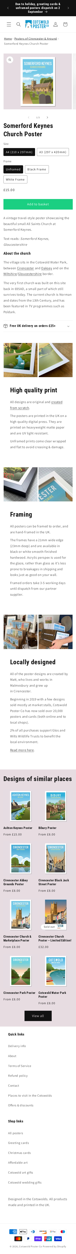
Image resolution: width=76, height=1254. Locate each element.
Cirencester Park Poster (19, 993)
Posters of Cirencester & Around (35, 38)
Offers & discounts (20, 1105)
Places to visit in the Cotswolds (30, 1095)
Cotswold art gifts (20, 1172)
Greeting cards (18, 1143)
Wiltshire (10, 274)
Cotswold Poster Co (30, 1246)
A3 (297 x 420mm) (52, 152)
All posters (15, 1133)
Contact (13, 1085)
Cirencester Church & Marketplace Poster (17, 938)
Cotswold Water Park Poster (52, 995)
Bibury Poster (48, 828)
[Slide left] (28, 117)
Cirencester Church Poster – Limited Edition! (55, 938)
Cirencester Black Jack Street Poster (54, 882)
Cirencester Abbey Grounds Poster (15, 882)
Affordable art (18, 1162)
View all (38, 1016)
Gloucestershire (30, 274)
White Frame (15, 179)
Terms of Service (19, 1066)
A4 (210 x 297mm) (19, 152)
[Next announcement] (68, 8)
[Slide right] (47, 117)
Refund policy (18, 1075)
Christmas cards (19, 1153)
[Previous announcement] (7, 8)
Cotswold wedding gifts (25, 1182)
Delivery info (17, 1046)
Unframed (13, 169)
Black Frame (36, 169)
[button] (9, 24)
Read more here (22, 750)
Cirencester (25, 268)
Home (8, 38)
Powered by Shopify (54, 1246)
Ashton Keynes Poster (18, 828)
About (12, 1056)
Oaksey (46, 268)
